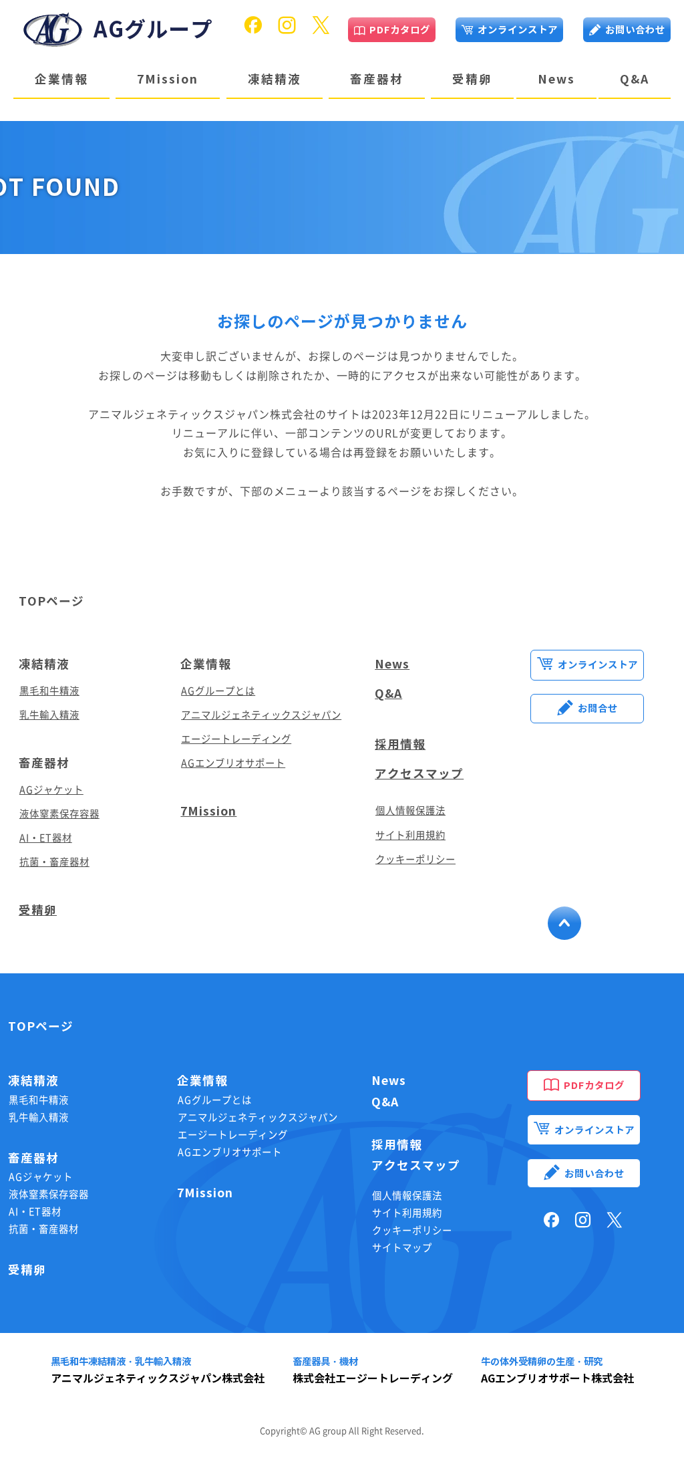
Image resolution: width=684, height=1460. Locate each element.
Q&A (634, 79)
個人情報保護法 (410, 811)
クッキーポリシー (415, 859)
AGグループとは (218, 691)
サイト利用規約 (410, 835)
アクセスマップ (419, 773)
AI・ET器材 (45, 838)
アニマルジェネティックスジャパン (261, 715)
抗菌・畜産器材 (54, 862)
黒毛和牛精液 (49, 691)
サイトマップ (402, 1248)
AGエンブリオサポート (233, 763)
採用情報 (400, 744)
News (556, 79)
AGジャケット (51, 790)
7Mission (167, 79)
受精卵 (472, 79)
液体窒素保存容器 (59, 814)
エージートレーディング (236, 739)
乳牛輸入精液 (49, 715)
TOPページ (40, 1026)
